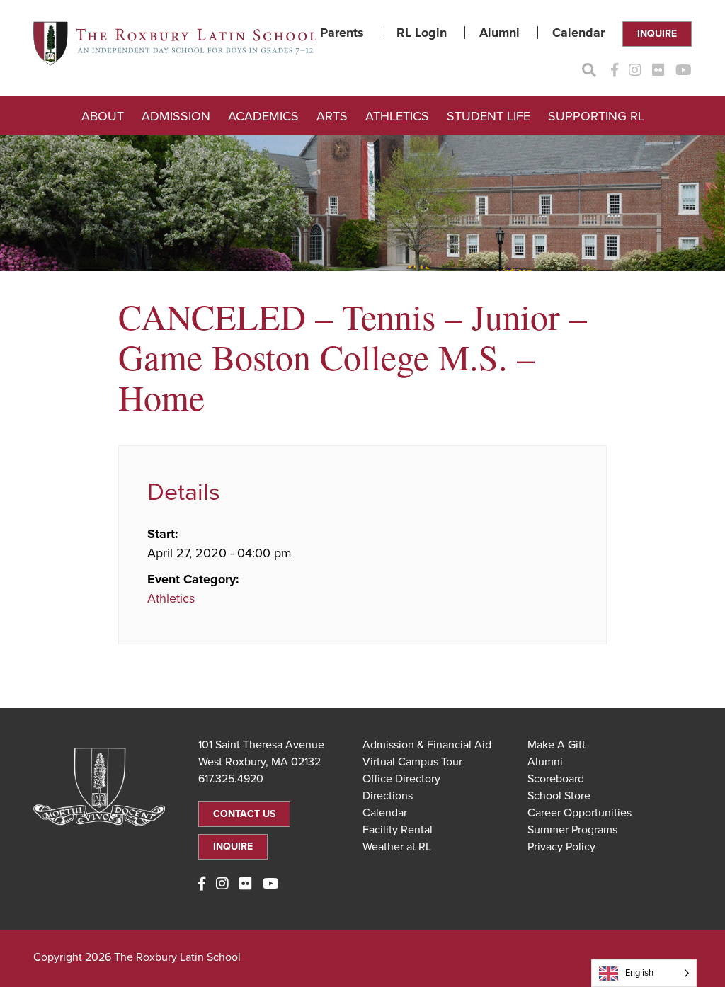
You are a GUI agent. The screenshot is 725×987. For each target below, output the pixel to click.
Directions (387, 796)
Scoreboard (555, 779)
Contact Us (244, 814)
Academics (263, 116)
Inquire (657, 34)
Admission (176, 116)
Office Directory (401, 779)
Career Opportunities (579, 813)
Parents (342, 32)
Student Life (488, 116)
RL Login (421, 32)
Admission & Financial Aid (426, 745)
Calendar (578, 32)
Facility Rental (397, 830)
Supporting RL (596, 116)
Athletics (397, 116)
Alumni (499, 32)
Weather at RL (396, 847)
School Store (558, 796)
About (102, 116)
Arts (332, 116)
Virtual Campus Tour (412, 762)
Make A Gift (556, 745)
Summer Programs (572, 830)
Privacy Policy (561, 847)
